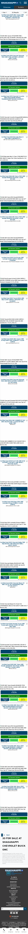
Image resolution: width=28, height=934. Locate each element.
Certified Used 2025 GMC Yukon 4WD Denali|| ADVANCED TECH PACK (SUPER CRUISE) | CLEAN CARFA (12, 666)
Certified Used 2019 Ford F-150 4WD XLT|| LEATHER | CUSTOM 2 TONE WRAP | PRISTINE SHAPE (12, 462)
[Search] (25, 908)
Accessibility (12, 922)
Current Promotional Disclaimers (13, 902)
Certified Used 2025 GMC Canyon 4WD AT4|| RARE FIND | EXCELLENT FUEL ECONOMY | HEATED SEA (12, 16)
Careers (13, 901)
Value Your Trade (5, 50)
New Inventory (13, 884)
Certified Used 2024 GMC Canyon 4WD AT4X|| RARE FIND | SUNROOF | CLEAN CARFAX (12, 340)
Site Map (4, 923)
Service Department (13, 890)
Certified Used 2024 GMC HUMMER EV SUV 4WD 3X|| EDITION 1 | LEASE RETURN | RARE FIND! (12, 422)
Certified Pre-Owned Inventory (13, 886)
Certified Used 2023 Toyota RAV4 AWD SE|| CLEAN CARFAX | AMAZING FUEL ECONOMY (12, 300)
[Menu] (25, 2)
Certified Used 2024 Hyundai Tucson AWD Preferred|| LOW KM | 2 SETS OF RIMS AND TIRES (13, 625)
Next (8, 835)
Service (13, 888)
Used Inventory (13, 885)
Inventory (13, 882)
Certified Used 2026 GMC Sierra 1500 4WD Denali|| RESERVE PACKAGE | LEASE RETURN (12, 178)
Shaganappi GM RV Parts (13, 904)
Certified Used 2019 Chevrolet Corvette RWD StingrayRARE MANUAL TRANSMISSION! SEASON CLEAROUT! (12, 98)
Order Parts (13, 893)
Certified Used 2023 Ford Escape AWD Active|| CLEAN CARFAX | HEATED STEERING (12, 259)
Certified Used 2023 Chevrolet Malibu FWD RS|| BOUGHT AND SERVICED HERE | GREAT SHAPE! (12, 544)
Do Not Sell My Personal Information (16, 923)
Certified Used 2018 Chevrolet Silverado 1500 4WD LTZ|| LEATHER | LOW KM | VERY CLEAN (12, 57)
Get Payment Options (14, 46)
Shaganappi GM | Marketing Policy (13, 905)
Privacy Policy (21, 922)
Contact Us (13, 898)
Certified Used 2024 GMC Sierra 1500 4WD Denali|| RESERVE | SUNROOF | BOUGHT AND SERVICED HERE (13, 747)
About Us (13, 899)
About (13, 894)
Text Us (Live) (14, 49)
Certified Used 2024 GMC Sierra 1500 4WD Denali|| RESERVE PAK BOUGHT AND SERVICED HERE (12, 788)
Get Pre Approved (23, 50)
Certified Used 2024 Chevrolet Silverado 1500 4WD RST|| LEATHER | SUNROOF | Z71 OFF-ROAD (12, 381)
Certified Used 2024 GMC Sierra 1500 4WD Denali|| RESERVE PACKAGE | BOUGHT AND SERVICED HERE (13, 707)
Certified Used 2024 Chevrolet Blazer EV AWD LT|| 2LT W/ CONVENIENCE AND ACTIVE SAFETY (12, 585)
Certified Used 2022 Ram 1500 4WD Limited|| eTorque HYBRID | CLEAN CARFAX (12, 503)
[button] (20, 2)
